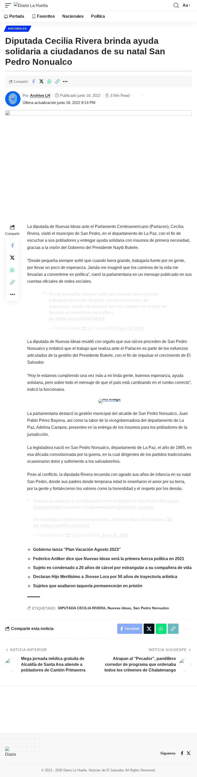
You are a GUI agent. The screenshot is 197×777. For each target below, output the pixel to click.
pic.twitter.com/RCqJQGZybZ (61, 525)
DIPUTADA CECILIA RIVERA (81, 608)
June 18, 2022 (130, 328)
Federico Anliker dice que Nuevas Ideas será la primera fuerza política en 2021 (108, 558)
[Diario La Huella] (31, 5)
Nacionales (17, 28)
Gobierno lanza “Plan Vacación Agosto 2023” (77, 549)
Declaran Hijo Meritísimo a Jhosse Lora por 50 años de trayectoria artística (106, 576)
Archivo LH (40, 95)
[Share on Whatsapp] (49, 81)
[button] (9, 5)
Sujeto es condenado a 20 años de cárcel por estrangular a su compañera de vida (112, 567)
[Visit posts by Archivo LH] (13, 99)
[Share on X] (41, 81)
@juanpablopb (47, 507)
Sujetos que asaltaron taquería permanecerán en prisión (87, 586)
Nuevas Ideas (119, 608)
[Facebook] (182, 753)
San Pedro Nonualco (151, 608)
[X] (188, 753)
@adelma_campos (135, 507)
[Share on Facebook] (33, 81)
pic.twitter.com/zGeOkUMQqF (77, 319)
